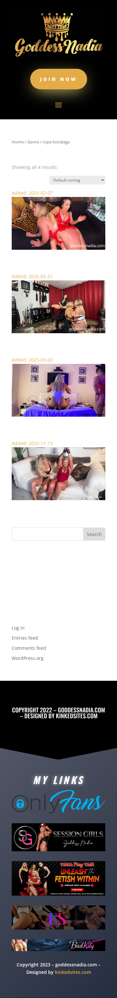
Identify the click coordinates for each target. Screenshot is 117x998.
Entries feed (25, 638)
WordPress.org (28, 658)
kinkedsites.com (77, 715)
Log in (18, 628)
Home (18, 142)
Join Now (58, 79)
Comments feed (29, 648)
